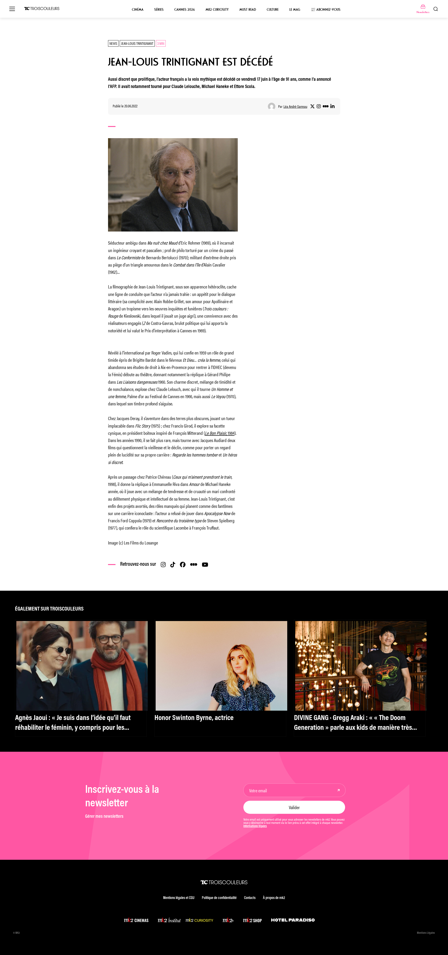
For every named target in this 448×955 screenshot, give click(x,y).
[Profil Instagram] (319, 106)
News (113, 43)
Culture (273, 9)
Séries (159, 9)
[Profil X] (312, 106)
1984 (219, 432)
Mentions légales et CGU (178, 898)
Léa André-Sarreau (295, 106)
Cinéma (138, 9)
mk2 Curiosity (217, 9)
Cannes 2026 (184, 9)
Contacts (250, 898)
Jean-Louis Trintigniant (137, 43)
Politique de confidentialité (219, 898)
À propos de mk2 (274, 898)
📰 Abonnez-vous (325, 9)
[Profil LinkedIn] (332, 106)
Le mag (294, 9)
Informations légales (255, 826)
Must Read (247, 9)
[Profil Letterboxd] (325, 106)
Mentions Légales (426, 933)
